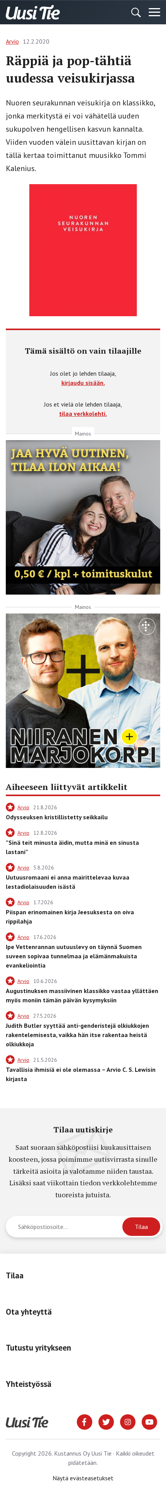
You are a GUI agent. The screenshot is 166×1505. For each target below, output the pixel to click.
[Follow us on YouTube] (149, 1421)
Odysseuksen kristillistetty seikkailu (57, 817)
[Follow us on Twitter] (106, 1421)
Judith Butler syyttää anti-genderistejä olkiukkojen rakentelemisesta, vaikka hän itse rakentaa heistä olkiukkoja (77, 1035)
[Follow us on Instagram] (128, 1421)
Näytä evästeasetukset (83, 1478)
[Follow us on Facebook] (84, 1421)
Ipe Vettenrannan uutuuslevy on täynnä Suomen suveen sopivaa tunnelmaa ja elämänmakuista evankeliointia (74, 956)
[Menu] (154, 12)
